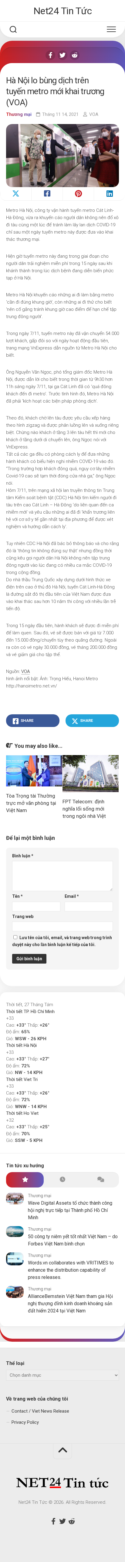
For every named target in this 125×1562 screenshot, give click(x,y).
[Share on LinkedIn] (109, 193)
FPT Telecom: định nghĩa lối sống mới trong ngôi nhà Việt (84, 809)
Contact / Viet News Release (40, 1411)
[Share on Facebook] (46, 193)
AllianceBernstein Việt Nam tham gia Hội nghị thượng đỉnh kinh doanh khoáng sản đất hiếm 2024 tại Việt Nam (70, 1303)
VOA (93, 114)
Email (72, 896)
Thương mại (19, 114)
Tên (17, 896)
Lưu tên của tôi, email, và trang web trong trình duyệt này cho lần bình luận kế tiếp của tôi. (62, 941)
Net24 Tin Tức (62, 11)
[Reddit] (74, 55)
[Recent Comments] (100, 1179)
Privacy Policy (25, 1422)
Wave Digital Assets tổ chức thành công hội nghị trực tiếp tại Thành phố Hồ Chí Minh (70, 1210)
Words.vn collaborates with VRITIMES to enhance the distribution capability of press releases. (71, 1270)
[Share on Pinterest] (78, 193)
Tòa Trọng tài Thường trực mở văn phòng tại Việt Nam (31, 803)
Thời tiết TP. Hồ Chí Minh (30, 1011)
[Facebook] (50, 55)
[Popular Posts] (25, 1179)
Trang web (22, 916)
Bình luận (22, 855)
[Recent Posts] (62, 1179)
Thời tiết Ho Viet (22, 1113)
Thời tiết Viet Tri (22, 1079)
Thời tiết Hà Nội (21, 1045)
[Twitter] (62, 55)
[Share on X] (15, 193)
